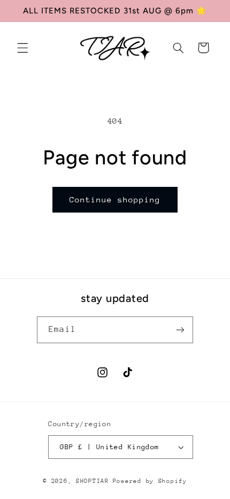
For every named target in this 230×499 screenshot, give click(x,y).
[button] (22, 47)
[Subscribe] (179, 329)
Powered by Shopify (150, 481)
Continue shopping (115, 199)
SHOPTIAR (92, 481)
